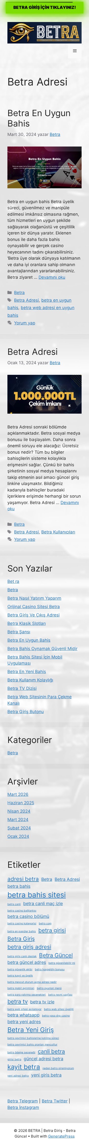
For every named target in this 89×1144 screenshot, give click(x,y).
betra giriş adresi (29, 946)
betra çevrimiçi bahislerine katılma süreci (33, 1038)
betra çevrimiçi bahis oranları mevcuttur (32, 1044)
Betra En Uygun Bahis (28, 640)
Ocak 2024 (18, 836)
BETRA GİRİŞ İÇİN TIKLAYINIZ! (44, 7)
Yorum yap (24, 322)
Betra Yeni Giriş (30, 1030)
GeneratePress (61, 1136)
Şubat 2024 (19, 828)
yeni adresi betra (18, 1075)
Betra (19, 292)
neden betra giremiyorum (58, 1068)
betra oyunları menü (49, 988)
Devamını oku (52, 277)
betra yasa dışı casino (56, 1015)
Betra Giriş (21, 938)
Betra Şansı (18, 631)
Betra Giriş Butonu (25, 711)
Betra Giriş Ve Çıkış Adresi (33, 615)
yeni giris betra (46, 1075)
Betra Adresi (26, 300)
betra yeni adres (24, 1021)
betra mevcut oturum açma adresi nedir (32, 982)
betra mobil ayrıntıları (20, 988)
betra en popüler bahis (21, 931)
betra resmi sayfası (60, 994)
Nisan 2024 (18, 811)
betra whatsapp (23, 1014)
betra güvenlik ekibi (19, 969)
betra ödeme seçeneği (21, 1052)
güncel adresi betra (43, 1058)
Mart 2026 (17, 794)
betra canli (14, 904)
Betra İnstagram (23, 1107)
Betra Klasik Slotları (26, 623)
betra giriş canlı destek (22, 956)
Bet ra (13, 581)
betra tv (17, 1001)
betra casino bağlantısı (21, 910)
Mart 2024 (17, 819)
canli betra (51, 1051)
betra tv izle (42, 1001)
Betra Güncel (56, 955)
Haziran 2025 (20, 802)
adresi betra (23, 878)
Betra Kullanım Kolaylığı (30, 680)
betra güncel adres (26, 962)
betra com (45, 923)
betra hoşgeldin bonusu (50, 969)
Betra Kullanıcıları (58, 532)
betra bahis (18, 886)
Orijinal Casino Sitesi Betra (33, 606)
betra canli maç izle (43, 903)
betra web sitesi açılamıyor (24, 1009)
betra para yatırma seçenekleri (26, 994)
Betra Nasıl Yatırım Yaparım (34, 598)
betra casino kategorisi (21, 923)
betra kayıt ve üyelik (20, 975)
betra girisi (52, 930)
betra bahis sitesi (36, 894)
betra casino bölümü (28, 916)
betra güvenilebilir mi (61, 963)
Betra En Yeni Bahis (26, 671)
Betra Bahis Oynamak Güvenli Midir (42, 648)
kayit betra (23, 1067)
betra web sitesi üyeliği (59, 1009)
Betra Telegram (22, 1101)
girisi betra (14, 1059)
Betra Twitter (54, 1101)
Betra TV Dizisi (22, 688)
